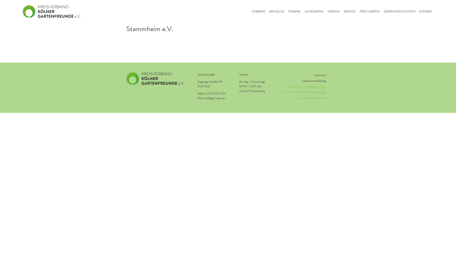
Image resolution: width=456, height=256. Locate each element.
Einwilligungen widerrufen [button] (312, 98)
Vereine (333, 11)
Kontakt (425, 11)
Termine (294, 11)
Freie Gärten (370, 11)
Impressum (320, 75)
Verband (258, 11)
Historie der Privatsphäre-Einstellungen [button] (304, 92)
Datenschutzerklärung (314, 81)
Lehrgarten (314, 11)
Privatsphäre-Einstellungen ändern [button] (307, 86)
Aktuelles (276, 11)
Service (350, 11)
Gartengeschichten (399, 11)
